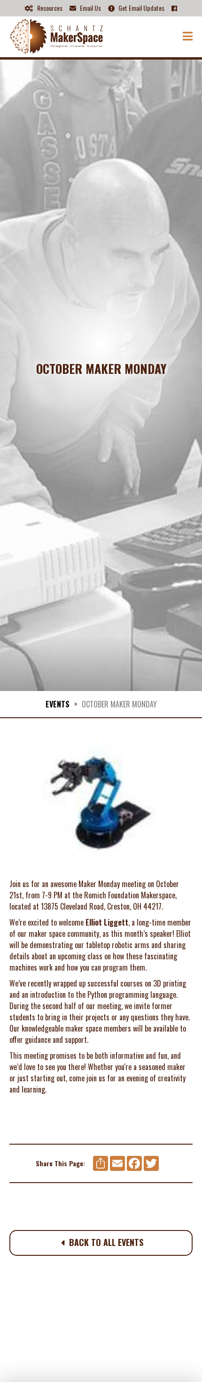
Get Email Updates (136, 8)
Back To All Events (102, 1242)
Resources (43, 8)
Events (58, 704)
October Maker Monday (119, 704)
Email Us (85, 8)
